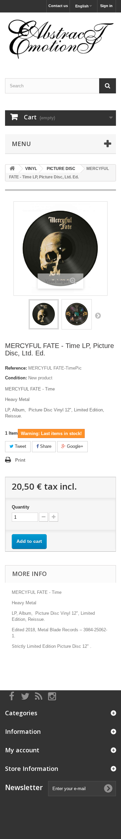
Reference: (16, 368)
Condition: (16, 377)
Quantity (20, 507)
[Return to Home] (12, 169)
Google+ (74, 446)
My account (22, 750)
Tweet (19, 446)
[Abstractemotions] (60, 39)
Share (45, 446)
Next (97, 315)
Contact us (58, 6)
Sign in (106, 6)
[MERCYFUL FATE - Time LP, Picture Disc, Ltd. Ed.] (43, 314)
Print (20, 460)
